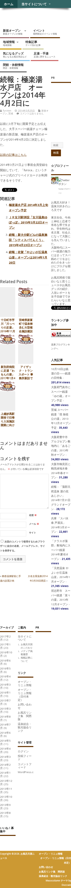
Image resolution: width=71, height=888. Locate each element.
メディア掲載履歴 (27, 652)
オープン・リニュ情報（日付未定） (25, 694)
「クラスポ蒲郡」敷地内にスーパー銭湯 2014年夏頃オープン (60, 550)
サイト (32, 532)
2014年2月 (5, 766)
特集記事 (33, 43)
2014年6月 (5, 734)
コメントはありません (32, 113)
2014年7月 (5, 726)
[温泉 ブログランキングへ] (61, 337)
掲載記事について (27, 659)
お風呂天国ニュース (30, 17)
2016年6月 (5, 662)
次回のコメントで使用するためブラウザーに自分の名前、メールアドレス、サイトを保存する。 (22, 546)
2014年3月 (5, 758)
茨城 (10, 113)
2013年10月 (6, 798)
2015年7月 (5, 702)
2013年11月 (6, 790)
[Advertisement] (51, 694)
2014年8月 (5, 718)
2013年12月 (6, 782)
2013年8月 (5, 814)
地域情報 (9, 43)
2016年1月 (5, 694)
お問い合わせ (25, 706)
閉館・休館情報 (13, 66)
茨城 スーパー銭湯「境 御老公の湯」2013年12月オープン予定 (61, 418)
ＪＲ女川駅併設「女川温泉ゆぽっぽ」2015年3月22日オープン (28, 222)
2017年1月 (5, 646)
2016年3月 (5, 686)
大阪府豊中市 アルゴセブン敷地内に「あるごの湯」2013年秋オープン (60, 446)
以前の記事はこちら (13, 155)
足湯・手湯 (44, 54)
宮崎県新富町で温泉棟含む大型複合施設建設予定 (26, 327)
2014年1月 (5, 774)
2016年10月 (6, 654)
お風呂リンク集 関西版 (25, 716)
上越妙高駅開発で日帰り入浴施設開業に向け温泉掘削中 (8, 421)
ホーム (8, 4)
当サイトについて (34, 4)
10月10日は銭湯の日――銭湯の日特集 (60, 373)
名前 (33, 515)
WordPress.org (27, 772)
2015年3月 (5, 710)
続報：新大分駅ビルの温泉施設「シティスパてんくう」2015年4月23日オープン (28, 240)
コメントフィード (25, 765)
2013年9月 (5, 806)
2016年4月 (5, 678)
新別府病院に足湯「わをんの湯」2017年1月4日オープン (7, 374)
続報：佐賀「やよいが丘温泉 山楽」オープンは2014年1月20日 (28, 257)
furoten (7, 110)
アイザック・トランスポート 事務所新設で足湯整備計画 (26, 376)
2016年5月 (5, 670)
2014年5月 (5, 742)
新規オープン (12, 31)
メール (34, 524)
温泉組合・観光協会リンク (25, 727)
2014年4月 (5, 750)
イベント (45, 31)
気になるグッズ (15, 54)
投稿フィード (25, 757)
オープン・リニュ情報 (25, 683)
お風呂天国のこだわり (27, 646)
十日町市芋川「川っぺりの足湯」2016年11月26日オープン (7, 329)
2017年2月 (5, 638)
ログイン (23, 751)
